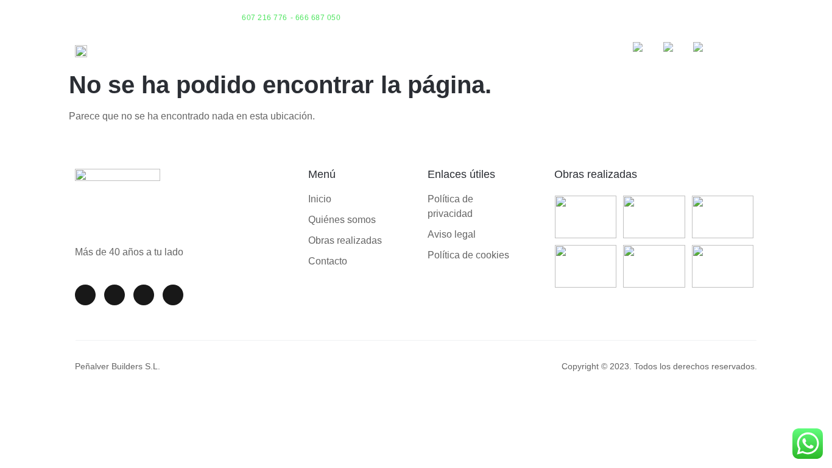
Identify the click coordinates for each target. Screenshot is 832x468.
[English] (645, 49)
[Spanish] (675, 49)
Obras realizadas (595, 174)
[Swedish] (704, 49)
